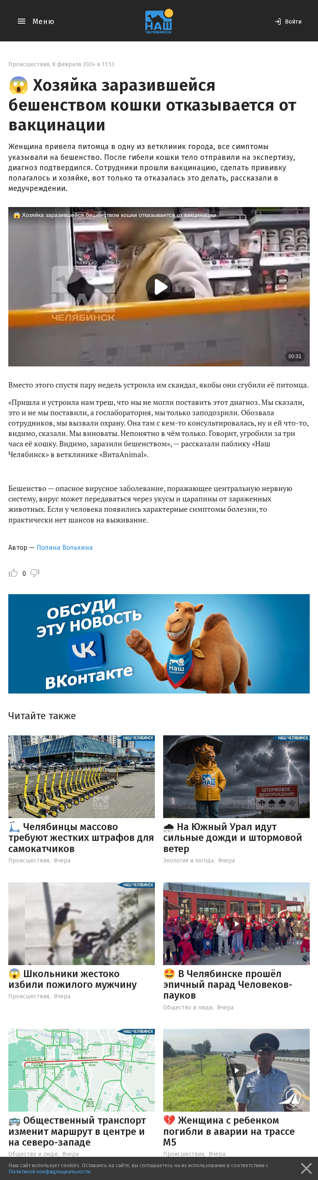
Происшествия (28, 64)
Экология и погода (188, 860)
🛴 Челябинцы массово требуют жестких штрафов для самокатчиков (81, 838)
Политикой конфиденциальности (49, 1171)
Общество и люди (187, 1007)
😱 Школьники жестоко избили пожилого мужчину (72, 979)
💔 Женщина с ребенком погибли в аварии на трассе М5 (229, 1131)
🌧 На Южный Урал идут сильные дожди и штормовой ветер (232, 838)
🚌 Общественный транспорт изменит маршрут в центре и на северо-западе (77, 1131)
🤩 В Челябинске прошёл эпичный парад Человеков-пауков (227, 985)
